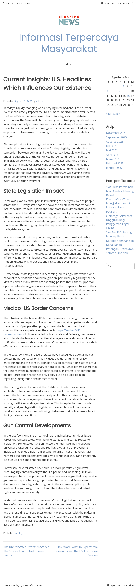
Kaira (25, 585)
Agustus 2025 (114, 141)
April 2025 (112, 155)
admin (39, 101)
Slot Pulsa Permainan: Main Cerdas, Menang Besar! (120, 191)
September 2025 (116, 137)
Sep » (116, 114)
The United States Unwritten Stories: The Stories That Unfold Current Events (26, 551)
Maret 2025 (113, 159)
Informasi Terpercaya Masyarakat (69, 43)
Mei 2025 (111, 150)
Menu (69, 64)
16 (128, 96)
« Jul (108, 114)
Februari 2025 (115, 163)
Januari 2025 (114, 168)
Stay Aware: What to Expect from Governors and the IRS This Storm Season (76, 551)
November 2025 (116, 133)
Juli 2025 (111, 146)
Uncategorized (21, 533)
